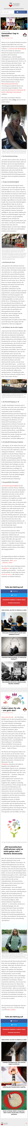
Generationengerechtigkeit (10, 485)
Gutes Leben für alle (7, 717)
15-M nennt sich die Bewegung (16, 48)
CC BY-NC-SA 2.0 (6, 574)
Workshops (4, 764)
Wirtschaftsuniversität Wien (9, 84)
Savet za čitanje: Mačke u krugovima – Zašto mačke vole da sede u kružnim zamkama (14, 1112)
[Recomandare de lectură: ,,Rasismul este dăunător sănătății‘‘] (14, 671)
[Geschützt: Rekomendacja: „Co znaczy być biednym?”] (14, 646)
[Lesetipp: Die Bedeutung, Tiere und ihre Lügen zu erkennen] (14, 1051)
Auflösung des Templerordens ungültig (14, 1087)
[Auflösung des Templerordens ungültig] (14, 1076)
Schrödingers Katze (8, 38)
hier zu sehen (11, 1009)
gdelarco (6, 568)
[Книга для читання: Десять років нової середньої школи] (14, 622)
